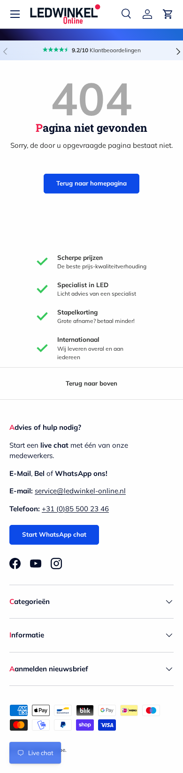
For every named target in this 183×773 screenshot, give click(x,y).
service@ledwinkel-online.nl (80, 490)
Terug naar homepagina (91, 183)
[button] (168, 14)
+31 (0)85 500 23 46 (75, 508)
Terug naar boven (91, 383)
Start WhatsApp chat (54, 534)
